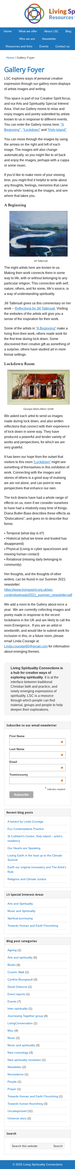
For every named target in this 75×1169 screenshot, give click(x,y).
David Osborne (17, 986)
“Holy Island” (57, 130)
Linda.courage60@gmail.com (26, 646)
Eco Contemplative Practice (26, 829)
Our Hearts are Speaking (24, 848)
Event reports (16, 994)
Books (12, 964)
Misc (11, 1030)
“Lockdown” (31, 130)
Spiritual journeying (20, 918)
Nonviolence (16, 1074)
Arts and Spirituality (20, 903)
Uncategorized (17, 1111)
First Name (36, 736)
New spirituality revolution (24, 1060)
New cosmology (18, 1052)
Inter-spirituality (18, 1008)
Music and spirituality (21, 1045)
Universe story (17, 1118)
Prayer (12, 1089)
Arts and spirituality (20, 957)
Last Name (36, 749)
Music (11, 1038)
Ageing (12, 950)
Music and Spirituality (21, 911)
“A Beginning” (46, 328)
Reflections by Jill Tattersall (35, 308)
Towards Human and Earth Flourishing (33, 925)
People (12, 1081)
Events (12, 1001)
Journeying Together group (25, 1016)
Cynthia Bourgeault (20, 979)
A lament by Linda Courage (25, 821)
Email (36, 761)
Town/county (36, 774)
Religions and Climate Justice (27, 879)
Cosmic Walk (16, 972)
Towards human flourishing (25, 1103)
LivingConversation (20, 1023)
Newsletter (14, 1067)
